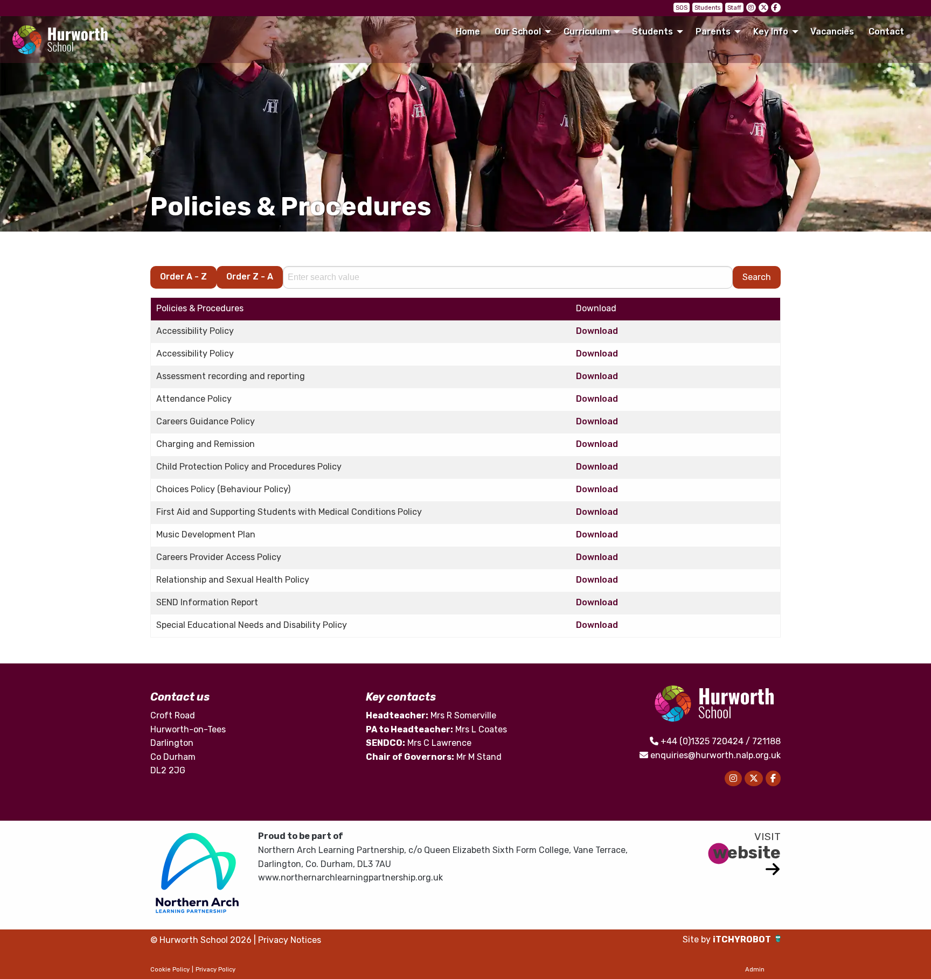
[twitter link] (763, 7)
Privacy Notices (289, 940)
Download (597, 331)
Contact (886, 31)
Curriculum (587, 31)
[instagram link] (751, 7)
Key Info (770, 31)
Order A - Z (183, 276)
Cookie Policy (170, 969)
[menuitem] (467, 32)
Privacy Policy (215, 969)
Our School (518, 31)
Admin (755, 969)
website (747, 852)
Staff (734, 7)
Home (468, 31)
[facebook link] (776, 7)
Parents (713, 31)
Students (707, 7)
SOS (681, 7)
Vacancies (832, 31)
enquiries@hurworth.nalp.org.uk (715, 755)
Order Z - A (249, 276)
